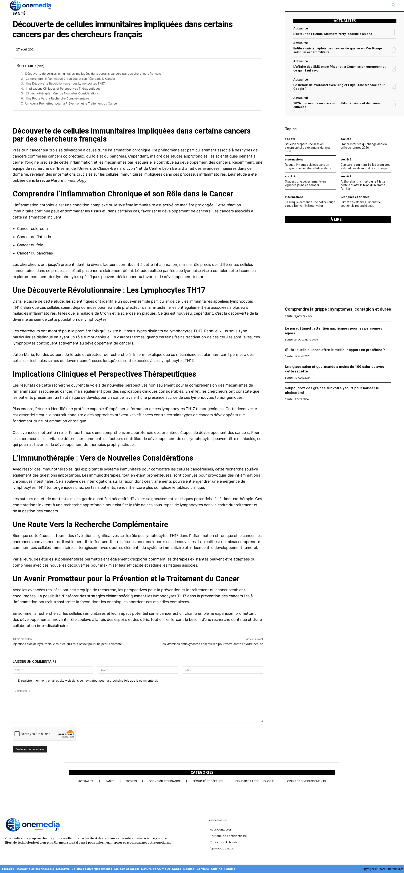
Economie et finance (355, 197)
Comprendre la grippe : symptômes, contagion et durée (338, 309)
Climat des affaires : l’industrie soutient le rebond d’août (361, 203)
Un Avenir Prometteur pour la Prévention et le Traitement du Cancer (71, 103)
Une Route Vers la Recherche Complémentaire (57, 98)
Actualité (300, 28)
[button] (394, 5)
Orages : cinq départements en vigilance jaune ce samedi (305, 183)
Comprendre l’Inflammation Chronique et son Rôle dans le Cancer (70, 78)
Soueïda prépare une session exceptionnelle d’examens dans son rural (308, 147)
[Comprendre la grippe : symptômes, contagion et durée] (338, 265)
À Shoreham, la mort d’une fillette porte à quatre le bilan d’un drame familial (363, 185)
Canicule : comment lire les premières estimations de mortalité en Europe (365, 166)
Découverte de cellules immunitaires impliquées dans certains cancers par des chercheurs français (93, 73)
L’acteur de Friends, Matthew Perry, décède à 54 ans (332, 34)
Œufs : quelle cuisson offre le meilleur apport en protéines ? (335, 350)
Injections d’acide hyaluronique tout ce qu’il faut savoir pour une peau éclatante (67, 644)
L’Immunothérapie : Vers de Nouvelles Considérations (62, 93)
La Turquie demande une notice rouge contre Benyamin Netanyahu (310, 203)
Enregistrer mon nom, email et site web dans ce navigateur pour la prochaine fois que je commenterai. (88, 680)
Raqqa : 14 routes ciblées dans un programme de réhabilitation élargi (308, 166)
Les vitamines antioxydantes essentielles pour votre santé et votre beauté (212, 644)
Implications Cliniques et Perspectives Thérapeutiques (63, 88)
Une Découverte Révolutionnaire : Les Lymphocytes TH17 (65, 83)
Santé (19, 13)
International (294, 159)
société (290, 139)
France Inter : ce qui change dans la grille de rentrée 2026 (364, 145)
